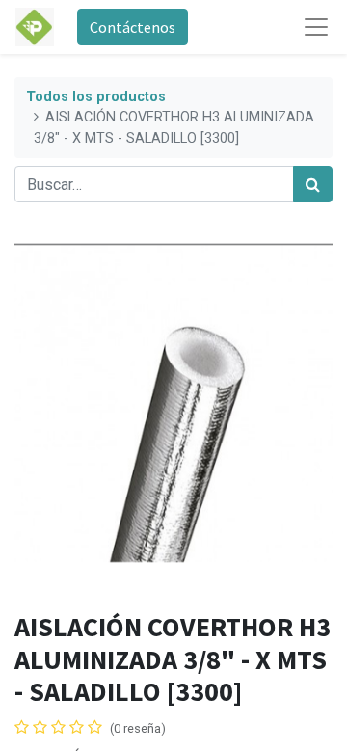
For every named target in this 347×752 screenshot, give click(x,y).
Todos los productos (96, 97)
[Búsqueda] (313, 184)
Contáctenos (132, 27)
